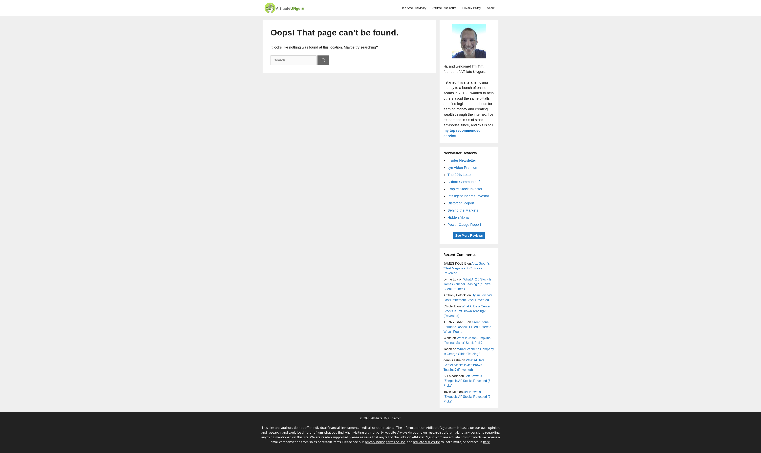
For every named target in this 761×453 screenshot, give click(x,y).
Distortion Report (460, 203)
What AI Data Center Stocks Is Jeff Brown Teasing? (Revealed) (467, 311)
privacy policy (375, 442)
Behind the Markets (462, 210)
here (486, 442)
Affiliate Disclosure (444, 8)
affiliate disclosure (426, 442)
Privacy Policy (471, 8)
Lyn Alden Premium (462, 168)
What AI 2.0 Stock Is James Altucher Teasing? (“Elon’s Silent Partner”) (467, 284)
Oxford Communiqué (463, 182)
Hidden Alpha (458, 217)
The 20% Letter (459, 175)
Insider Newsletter (461, 160)
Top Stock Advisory (414, 8)
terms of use (395, 442)
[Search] (323, 60)
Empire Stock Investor (464, 189)
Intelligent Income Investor (468, 196)
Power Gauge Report (464, 225)
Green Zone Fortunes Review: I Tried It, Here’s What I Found (467, 326)
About (490, 8)
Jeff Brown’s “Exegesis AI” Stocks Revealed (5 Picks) (467, 380)
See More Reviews (469, 235)
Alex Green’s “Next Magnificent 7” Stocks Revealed (467, 268)
